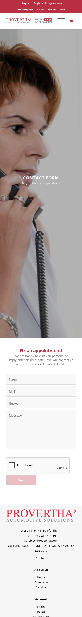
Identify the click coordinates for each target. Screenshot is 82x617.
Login (41, 607)
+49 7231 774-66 (56, 9)
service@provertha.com (30, 9)
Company (41, 582)
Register (38, 3)
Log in (25, 3)
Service (41, 587)
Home (41, 577)
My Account (55, 3)
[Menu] (59, 20)
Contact (41, 558)
